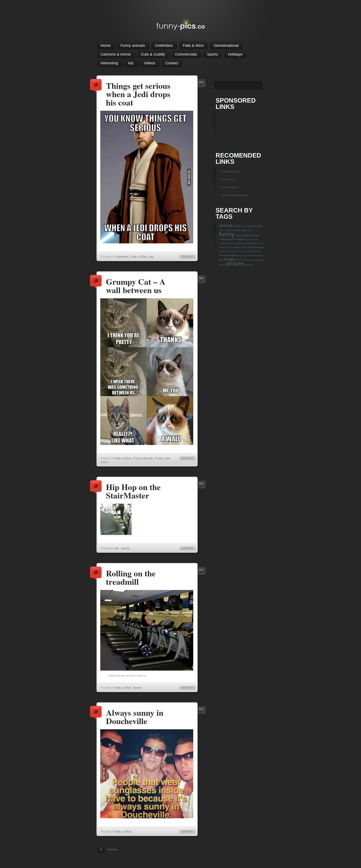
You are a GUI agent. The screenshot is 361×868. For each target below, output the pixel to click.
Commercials (186, 54)
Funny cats (162, 458)
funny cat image (245, 243)
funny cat (231, 243)
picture (235, 264)
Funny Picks (228, 179)
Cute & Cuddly (153, 54)
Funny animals (133, 45)
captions (252, 226)
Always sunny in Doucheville (96, 713)
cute (238, 230)
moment (259, 260)
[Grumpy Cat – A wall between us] (146, 444)
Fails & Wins (193, 45)
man (253, 260)
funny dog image (256, 247)
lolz (131, 63)
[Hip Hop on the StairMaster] (116, 534)
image (229, 259)
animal (226, 225)
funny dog (242, 247)
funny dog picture (227, 251)
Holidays (235, 54)
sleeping (248, 265)
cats (221, 230)
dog (243, 230)
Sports (212, 54)
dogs (249, 230)
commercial (229, 230)
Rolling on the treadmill (96, 574)
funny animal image (247, 235)
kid (236, 260)
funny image (254, 251)
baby (244, 226)
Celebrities (164, 45)
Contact (171, 63)
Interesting (109, 63)
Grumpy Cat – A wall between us (96, 282)
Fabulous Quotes (231, 171)
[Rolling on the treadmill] (146, 669)
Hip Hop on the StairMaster (96, 487)
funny (227, 234)
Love (104, 462)
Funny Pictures (229, 187)
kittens (247, 260)
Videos (149, 63)
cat (259, 225)
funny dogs (242, 251)
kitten (240, 260)
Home (105, 45)
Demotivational (226, 45)
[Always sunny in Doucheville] (146, 817)
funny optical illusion (247, 255)
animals (237, 226)
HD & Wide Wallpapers (234, 195)
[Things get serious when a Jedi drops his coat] (146, 242)
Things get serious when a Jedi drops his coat (96, 86)
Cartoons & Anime (115, 54)
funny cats (232, 247)
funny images (228, 255)
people (222, 265)
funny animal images (231, 239)
